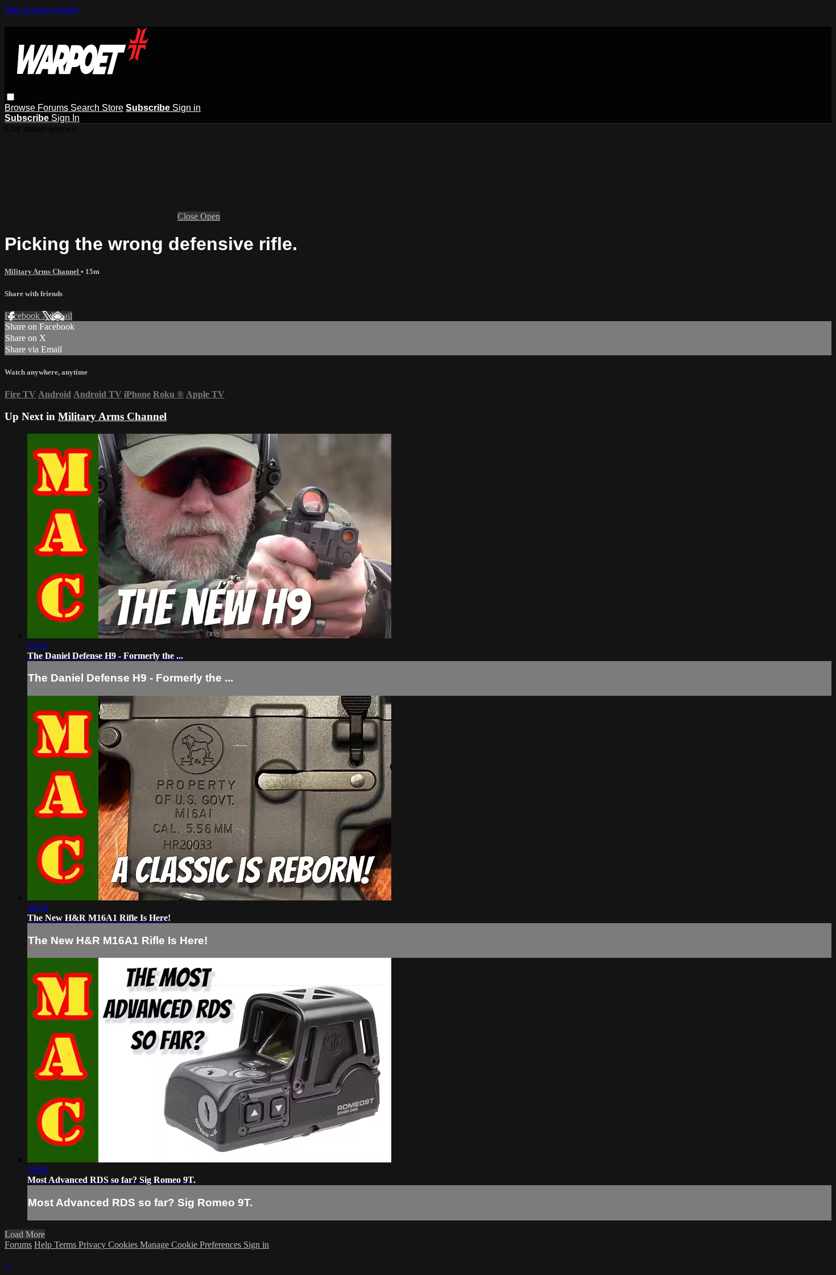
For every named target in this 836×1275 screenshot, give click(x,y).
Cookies (124, 1244)
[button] (10, 97)
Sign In (65, 118)
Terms (66, 1244)
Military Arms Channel (43, 271)
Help (44, 1244)
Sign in (186, 108)
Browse (21, 108)
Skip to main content (41, 9)
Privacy (93, 1244)
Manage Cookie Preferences (191, 1244)
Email (61, 316)
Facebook (23, 316)
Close (188, 216)
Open (210, 216)
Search (86, 108)
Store (112, 108)
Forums (54, 108)
